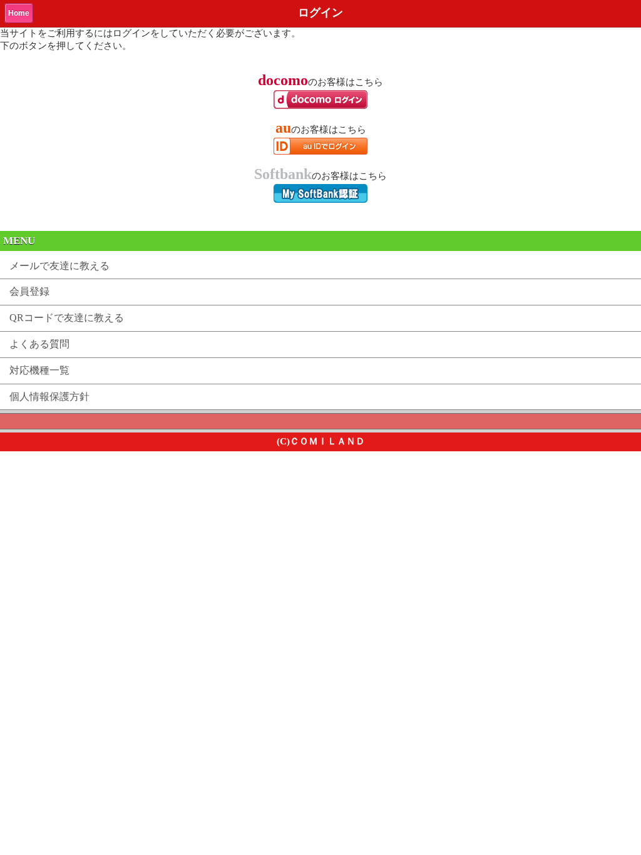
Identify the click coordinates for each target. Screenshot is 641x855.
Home (18, 13)
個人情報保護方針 (49, 396)
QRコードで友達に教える (66, 317)
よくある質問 (39, 344)
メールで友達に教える (59, 265)
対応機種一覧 (39, 370)
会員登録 (29, 291)
